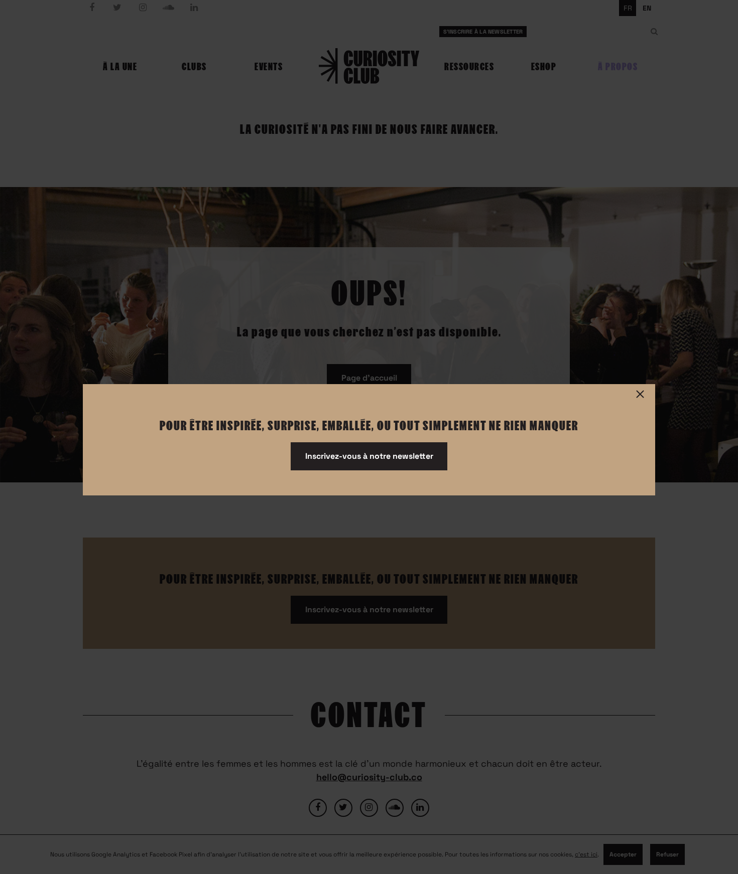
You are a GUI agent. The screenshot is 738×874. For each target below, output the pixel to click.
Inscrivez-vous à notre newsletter (369, 456)
